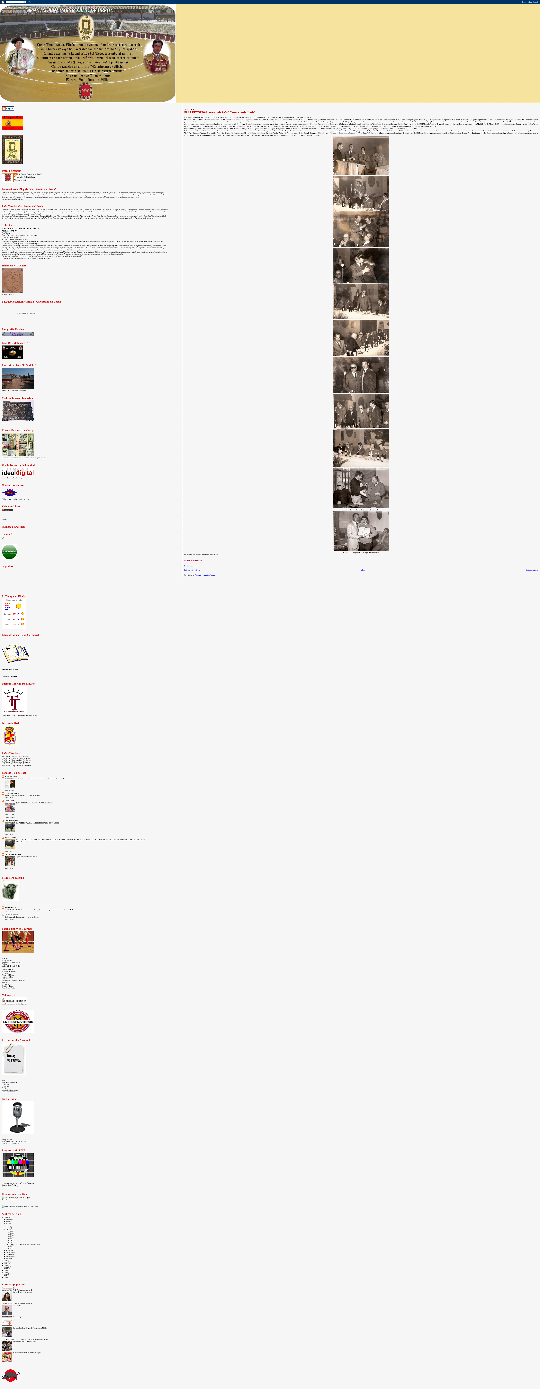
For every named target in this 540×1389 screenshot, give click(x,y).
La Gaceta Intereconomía (10, 1090)
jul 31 (10, 1248)
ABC (3, 1081)
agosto (8, 1250)
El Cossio (5, 973)
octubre (8, 1254)
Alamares (5, 959)
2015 (6, 1270)
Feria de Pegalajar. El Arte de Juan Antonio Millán (30, 1328)
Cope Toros (6, 968)
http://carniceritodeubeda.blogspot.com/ (15, 239)
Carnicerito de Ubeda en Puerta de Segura (27, 1353)
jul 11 (10, 1236)
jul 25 (10, 1240)
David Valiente (10, 817)
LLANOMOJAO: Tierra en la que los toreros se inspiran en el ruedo (25, 1339)
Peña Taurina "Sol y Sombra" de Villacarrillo (17, 766)
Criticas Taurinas (7, 970)
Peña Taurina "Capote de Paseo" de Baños (16, 758)
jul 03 (10, 1232)
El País (4, 1088)
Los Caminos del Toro (13, 854)
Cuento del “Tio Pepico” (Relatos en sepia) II (17, 1290)
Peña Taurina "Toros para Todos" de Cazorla (16, 760)
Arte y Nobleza (7, 961)
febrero (8, 1219)
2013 (6, 1266)
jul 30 (10, 1246)
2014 (6, 1268)
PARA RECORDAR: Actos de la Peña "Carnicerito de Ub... (24, 1244)
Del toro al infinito (11, 915)
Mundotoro (5, 982)
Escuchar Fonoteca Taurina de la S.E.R (15, 1141)
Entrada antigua (532, 570)
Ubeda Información (8, 1092)
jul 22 (10, 1238)
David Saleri (9, 801)
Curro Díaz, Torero (12, 793)
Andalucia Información (9, 1083)
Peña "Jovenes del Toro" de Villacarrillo (15, 757)
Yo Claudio (17, 1306)
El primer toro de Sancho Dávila (26, 856)
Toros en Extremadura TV (10, 1187)
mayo (8, 1226)
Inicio (363, 570)
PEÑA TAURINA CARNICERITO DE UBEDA (70, 10)
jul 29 (10, 1242)
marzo (8, 1221)
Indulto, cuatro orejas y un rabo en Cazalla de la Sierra (22, 795)
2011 (6, 1261)
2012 (6, 1263)
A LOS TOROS (10, 907)
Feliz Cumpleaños (19, 1317)
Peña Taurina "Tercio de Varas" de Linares (16, 762)
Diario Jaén (5, 1084)
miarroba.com (13, 1200)
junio (8, 1228)
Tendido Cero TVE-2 (9, 1185)
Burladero (5, 964)
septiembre (10, 1252)
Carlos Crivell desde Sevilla (11, 966)
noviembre (10, 1256)
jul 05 (10, 1234)
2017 (6, 1275)
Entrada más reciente (192, 570)
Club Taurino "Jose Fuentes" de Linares (15, 764)
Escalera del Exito (8, 975)
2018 (6, 1277)
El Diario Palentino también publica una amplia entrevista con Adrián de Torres (41, 779)
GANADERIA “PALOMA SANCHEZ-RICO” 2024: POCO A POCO (37, 823)
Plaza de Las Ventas (8, 988)
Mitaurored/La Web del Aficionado (13, 981)
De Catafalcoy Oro (11, 821)
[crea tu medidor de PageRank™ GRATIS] (3, 539)
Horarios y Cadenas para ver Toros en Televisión (18, 1183)
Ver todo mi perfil (20, 180)
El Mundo (5, 1086)
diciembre (9, 1258)
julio (7, 1230)
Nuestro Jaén (6, 984)
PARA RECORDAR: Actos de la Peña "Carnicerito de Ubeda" (220, 112)
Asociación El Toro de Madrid (12, 962)
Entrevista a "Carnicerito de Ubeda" (25, 1341)
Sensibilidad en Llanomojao (22, 1292)
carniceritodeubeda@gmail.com (12, 199)
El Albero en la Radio (9, 971)
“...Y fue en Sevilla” (8, 1288)
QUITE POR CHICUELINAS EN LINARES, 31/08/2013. (34, 803)
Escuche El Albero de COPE (11, 1143)
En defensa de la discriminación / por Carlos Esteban (22, 917)
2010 (6, 1217)
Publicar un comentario (191, 566)
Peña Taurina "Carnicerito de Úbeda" (29, 174)
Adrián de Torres (11, 776)
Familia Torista (10, 838)
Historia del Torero (8, 977)
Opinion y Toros (7, 986)
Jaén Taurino (6, 979)
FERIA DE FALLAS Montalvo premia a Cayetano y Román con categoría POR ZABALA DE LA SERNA (39, 910)
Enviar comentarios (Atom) (205, 575)
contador (5, 519)
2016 (6, 1273)
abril (7, 1223)
